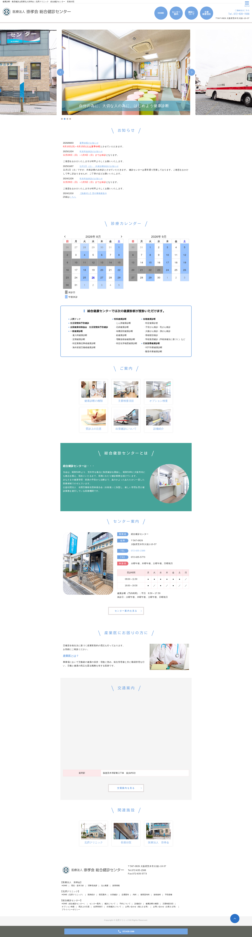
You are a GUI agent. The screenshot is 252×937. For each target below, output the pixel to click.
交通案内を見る (126, 788)
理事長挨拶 (92, 885)
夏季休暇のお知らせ (89, 143)
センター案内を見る (126, 611)
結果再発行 (98, 907)
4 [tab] (70, 119)
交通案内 (125, 895)
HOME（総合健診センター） (74, 904)
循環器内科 (145, 895)
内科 (134, 895)
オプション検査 (68, 907)
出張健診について (114, 907)
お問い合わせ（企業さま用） (165, 907)
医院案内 (102, 895)
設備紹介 (138, 904)
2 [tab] (64, 119)
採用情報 (116, 885)
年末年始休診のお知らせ (91, 151)
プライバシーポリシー (71, 909)
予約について (124, 904)
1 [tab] (62, 119)
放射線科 (157, 895)
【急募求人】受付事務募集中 (93, 193)
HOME (64, 885)
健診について (110, 904)
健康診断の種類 (152, 904)
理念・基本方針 (77, 885)
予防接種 (168, 895)
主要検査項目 (168, 904)
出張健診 (114, 895)
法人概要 (104, 885)
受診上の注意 (84, 907)
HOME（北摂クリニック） (73, 895)
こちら (73, 197)
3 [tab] (67, 119)
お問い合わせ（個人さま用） (137, 907)
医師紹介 (91, 895)
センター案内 (95, 904)
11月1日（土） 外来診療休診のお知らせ (99, 166)
